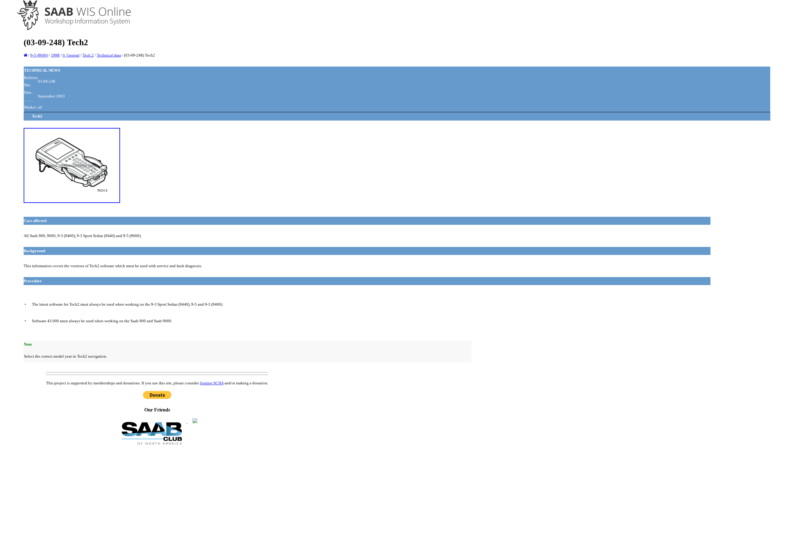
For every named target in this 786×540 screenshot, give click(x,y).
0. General (71, 55)
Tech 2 (88, 55)
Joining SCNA (212, 383)
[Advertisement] (157, 492)
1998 (55, 55)
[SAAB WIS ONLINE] (69, 29)
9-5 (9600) (39, 55)
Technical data (109, 55)
